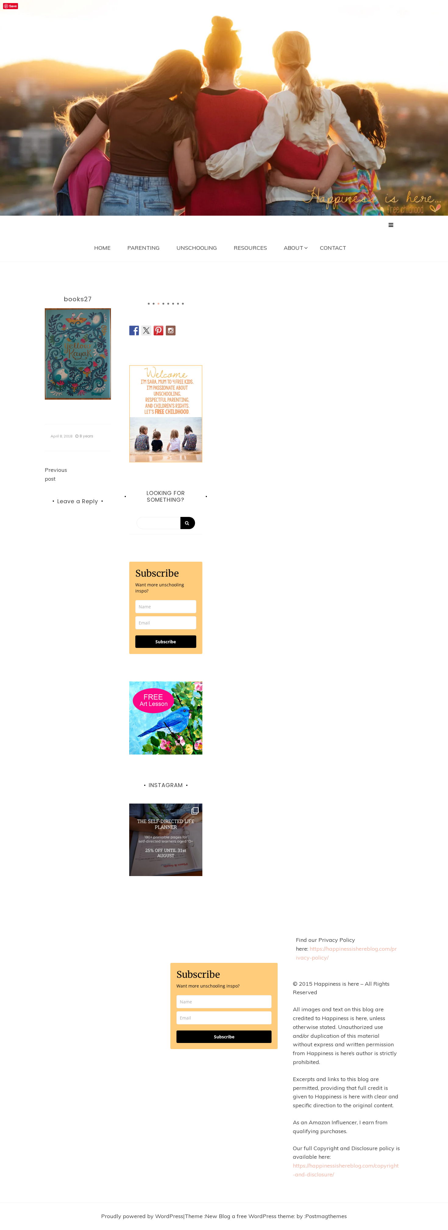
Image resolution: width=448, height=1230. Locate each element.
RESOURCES (250, 247)
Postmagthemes (326, 1216)
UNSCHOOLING (196, 247)
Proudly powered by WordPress (142, 1216)
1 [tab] (149, 304)
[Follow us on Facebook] (134, 330)
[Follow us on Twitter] (146, 330)
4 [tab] (163, 304)
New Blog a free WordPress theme (249, 1216)
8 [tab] (183, 304)
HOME (102, 247)
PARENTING (143, 247)
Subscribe (165, 642)
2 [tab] (154, 304)
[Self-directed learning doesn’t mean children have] (165, 840)
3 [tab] (158, 304)
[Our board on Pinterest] (158, 330)
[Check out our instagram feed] (171, 330)
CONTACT (333, 247)
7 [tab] (178, 304)
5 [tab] (168, 304)
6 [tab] (173, 304)
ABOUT (293, 247)
